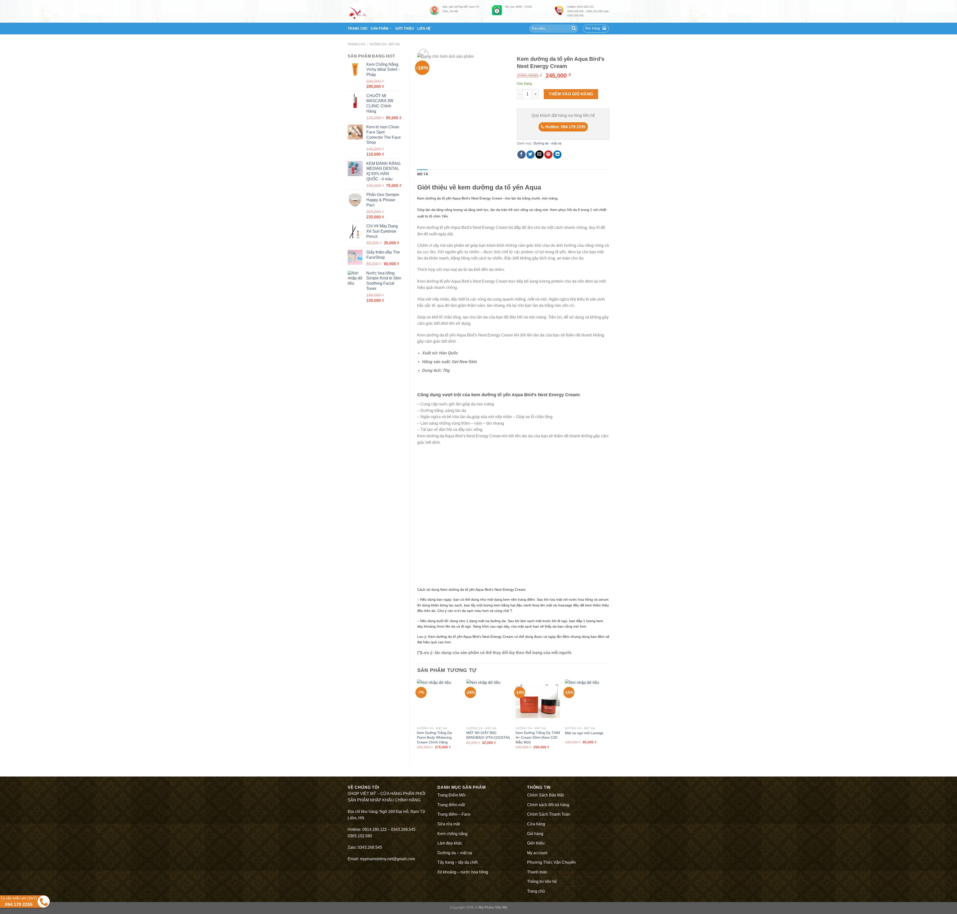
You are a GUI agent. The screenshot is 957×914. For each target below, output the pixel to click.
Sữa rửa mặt (448, 824)
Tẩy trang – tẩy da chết (457, 862)
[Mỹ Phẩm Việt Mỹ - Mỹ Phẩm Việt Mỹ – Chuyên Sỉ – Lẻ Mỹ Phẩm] (385, 11)
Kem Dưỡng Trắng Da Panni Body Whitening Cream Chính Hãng (434, 737)
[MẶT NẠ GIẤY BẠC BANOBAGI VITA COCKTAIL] (488, 701)
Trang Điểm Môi (451, 795)
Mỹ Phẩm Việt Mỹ (492, 907)
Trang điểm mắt (451, 805)
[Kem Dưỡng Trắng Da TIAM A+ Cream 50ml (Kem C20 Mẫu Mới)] (538, 701)
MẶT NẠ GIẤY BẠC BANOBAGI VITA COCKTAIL (488, 735)
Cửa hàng (536, 824)
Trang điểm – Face (454, 814)
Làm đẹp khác (449, 843)
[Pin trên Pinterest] (548, 154)
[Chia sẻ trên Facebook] (521, 154)
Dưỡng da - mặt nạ (385, 44)
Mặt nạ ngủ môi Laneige (584, 733)
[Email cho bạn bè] (539, 154)
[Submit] (573, 28)
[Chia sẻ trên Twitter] (530, 154)
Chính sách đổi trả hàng (548, 805)
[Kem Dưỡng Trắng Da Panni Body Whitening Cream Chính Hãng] (439, 701)
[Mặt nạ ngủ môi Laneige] (587, 701)
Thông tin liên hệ (542, 881)
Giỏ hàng (535, 834)
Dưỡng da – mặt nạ (454, 853)
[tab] (422, 174)
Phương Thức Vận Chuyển (551, 862)
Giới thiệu (404, 28)
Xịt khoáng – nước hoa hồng (462, 872)
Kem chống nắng (452, 834)
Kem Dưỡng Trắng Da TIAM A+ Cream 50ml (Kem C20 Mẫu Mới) (538, 737)
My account (537, 853)
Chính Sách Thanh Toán (548, 814)
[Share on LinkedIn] (557, 154)
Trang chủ (357, 28)
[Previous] (417, 718)
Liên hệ (424, 28)
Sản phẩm (379, 28)
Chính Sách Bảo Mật (545, 795)
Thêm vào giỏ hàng (571, 94)
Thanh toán (537, 872)
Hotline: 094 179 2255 (564, 127)
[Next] (609, 718)
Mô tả (422, 174)
